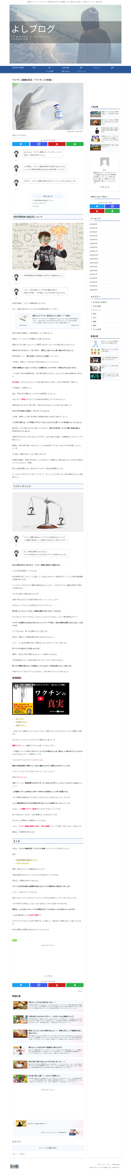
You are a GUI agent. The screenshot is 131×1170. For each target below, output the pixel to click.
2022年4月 (93, 240)
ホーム (108, 1164)
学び (94, 318)
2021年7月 (93, 274)
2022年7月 (93, 228)
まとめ (36, 206)
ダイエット (97, 310)
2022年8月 (93, 224)
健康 (15, 940)
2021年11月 (94, 259)
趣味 (94, 325)
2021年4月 (93, 286)
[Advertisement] (48, 959)
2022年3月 (93, 243)
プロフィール (101, 1164)
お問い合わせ (116, 1164)
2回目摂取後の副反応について (44, 200)
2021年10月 (94, 263)
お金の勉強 (97, 306)
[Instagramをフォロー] (38, 144)
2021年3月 (93, 290)
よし (104, 170)
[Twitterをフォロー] (20, 144)
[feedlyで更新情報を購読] (75, 144)
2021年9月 (93, 267)
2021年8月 (93, 270)
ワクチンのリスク (40, 203)
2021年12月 (94, 255)
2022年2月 (93, 247)
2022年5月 (93, 236)
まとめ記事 (97, 329)
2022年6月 (93, 232)
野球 (94, 314)
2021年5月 (93, 282)
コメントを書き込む (48, 1148)
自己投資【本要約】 (100, 302)
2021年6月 (93, 278)
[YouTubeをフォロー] (57, 144)
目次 (45, 196)
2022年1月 (93, 251)
